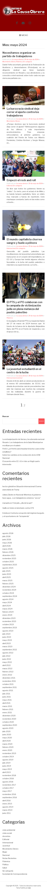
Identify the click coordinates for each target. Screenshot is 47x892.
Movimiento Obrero (9, 62)
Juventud (19, 378)
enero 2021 (7, 712)
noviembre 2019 (9, 753)
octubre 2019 (8, 757)
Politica (5, 864)
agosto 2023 (7, 631)
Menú (25, 35)
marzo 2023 (7, 646)
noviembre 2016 (9, 794)
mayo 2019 (7, 769)
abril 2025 (6, 577)
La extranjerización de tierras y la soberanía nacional (23, 439)
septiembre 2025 (9, 565)
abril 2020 (6, 741)
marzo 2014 (7, 810)
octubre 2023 (8, 624)
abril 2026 (6, 546)
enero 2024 (7, 615)
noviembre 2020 (9, 719)
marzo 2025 (7, 580)
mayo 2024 (7, 602)
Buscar (5, 416)
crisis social (7, 833)
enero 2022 (7, 675)
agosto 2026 (7, 533)
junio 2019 (6, 766)
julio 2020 (6, 731)
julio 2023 (6, 634)
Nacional (6, 855)
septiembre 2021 (9, 687)
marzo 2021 (7, 706)
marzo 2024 (7, 609)
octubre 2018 (8, 778)
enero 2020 (7, 750)
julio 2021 (6, 694)
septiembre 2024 (9, 596)
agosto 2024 (7, 599)
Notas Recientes (9, 858)
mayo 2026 (7, 543)
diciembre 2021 (8, 678)
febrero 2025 (7, 584)
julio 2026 (6, 536)
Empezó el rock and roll (21, 180)
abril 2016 (6, 801)
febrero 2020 (7, 747)
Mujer (4, 852)
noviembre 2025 (9, 558)
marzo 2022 (7, 669)
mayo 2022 (7, 662)
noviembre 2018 (9, 775)
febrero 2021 (7, 709)
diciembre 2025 (9, 555)
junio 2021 (6, 697)
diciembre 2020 (9, 716)
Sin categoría (27, 62)
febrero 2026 (7, 552)
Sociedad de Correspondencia (14, 874)
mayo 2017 (7, 791)
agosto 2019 (7, 760)
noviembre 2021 (9, 681)
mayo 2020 (7, 738)
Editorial (9, 186)
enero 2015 (7, 804)
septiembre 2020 (9, 725)
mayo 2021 (7, 700)
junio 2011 (6, 813)
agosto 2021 (7, 690)
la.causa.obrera (17, 59)
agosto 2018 (7, 782)
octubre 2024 (8, 593)
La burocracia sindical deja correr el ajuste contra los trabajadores (23, 112)
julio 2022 (6, 656)
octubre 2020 (8, 722)
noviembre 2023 (9, 621)
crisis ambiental (8, 830)
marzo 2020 (7, 744)
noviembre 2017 (9, 785)
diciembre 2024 (9, 587)
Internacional (11, 248)
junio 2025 (6, 574)
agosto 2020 (7, 728)
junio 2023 (6, 637)
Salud (4, 868)
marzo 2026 (7, 549)
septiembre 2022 (9, 650)
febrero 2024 (7, 612)
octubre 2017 (8, 788)
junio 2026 (6, 539)
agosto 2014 (7, 807)
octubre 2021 (8, 684)
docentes (6, 836)
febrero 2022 (7, 672)
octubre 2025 (8, 562)
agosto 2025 (7, 568)
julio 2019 (6, 763)
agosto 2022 (7, 653)
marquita (6, 503)
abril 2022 (6, 665)
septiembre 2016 (9, 797)
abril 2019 (6, 772)
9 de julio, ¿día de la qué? (22, 503)
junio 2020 (6, 735)
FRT (29, 888)
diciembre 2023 (8, 618)
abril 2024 (6, 606)
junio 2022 (6, 659)
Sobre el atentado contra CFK (22, 508)
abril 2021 (6, 703)
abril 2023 (6, 643)
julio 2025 (6, 571)
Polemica (19, 62)
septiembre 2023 (9, 628)
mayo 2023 (7, 640)
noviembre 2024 (9, 590)
